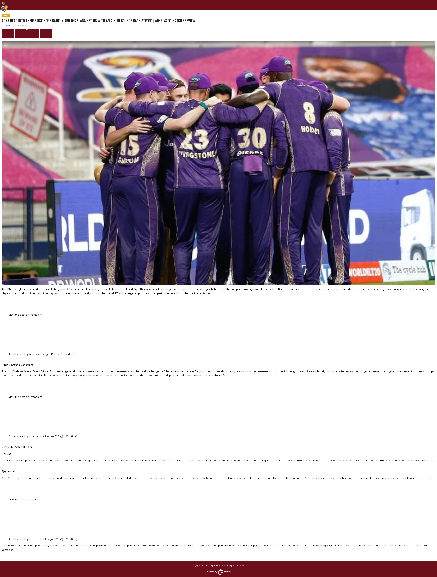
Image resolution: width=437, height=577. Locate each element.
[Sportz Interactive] (224, 572)
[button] (8, 33)
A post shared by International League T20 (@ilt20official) (43, 436)
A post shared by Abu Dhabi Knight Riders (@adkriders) (41, 354)
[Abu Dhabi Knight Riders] (4, 4)
